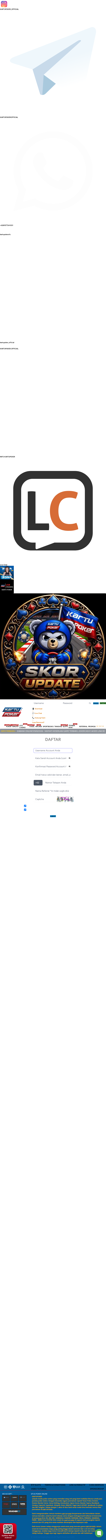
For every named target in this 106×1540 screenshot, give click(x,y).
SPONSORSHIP (97, 1489)
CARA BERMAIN (96, 1485)
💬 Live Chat (37, 713)
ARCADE (38, 726)
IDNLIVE (15, 726)
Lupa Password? (38, 722)
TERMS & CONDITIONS (55, 1485)
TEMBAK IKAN (72, 726)
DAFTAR (103, 703)
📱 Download (37, 709)
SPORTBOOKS (48, 726)
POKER (8, 726)
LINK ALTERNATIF (77, 1485)
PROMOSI (92, 726)
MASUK (96, 703)
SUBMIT (53, 816)
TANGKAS (58, 726)
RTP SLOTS (36, 1485)
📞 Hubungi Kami (38, 718)
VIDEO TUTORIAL (39, 1489)
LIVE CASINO (22, 726)
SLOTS (65, 726)
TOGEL (32, 726)
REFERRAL (83, 726)
